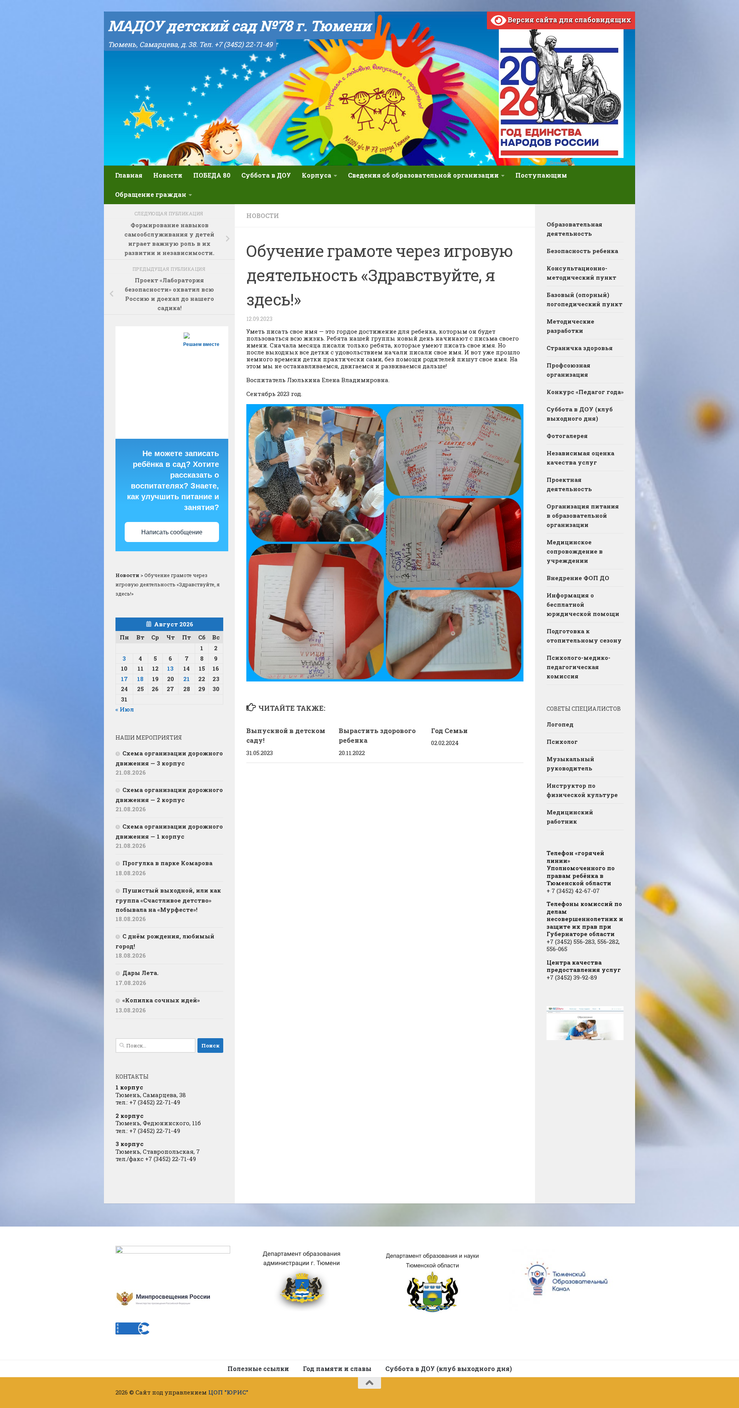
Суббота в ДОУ (266, 175)
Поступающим (541, 175)
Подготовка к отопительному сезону (584, 635)
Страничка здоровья (580, 348)
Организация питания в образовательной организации (583, 515)
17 (124, 679)
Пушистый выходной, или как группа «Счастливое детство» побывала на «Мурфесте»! (168, 899)
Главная (128, 175)
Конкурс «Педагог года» (585, 392)
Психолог (562, 741)
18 (140, 679)
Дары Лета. (140, 973)
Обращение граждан (150, 194)
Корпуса (316, 175)
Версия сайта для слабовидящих (568, 19)
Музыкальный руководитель (570, 763)
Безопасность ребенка (582, 251)
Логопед (560, 724)
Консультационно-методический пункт (581, 272)
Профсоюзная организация (568, 369)
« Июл (124, 709)
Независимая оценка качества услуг (580, 457)
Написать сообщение (171, 532)
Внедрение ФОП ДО (578, 578)
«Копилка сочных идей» (161, 1000)
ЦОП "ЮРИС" (228, 1392)
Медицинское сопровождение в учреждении (575, 551)
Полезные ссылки (258, 1368)
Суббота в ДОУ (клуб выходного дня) (580, 413)
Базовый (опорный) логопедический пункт (584, 299)
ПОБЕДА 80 (212, 175)
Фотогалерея (567, 436)
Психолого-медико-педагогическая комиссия (578, 667)
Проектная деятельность (569, 484)
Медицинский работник (570, 816)
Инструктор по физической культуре (582, 790)
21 (186, 679)
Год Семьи (449, 730)
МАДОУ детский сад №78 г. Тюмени (239, 25)
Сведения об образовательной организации (423, 175)
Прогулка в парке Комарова (167, 863)
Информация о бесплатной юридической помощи (583, 604)
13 (170, 668)
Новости (167, 175)
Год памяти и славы (337, 1368)
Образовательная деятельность (574, 228)
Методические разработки (570, 325)
